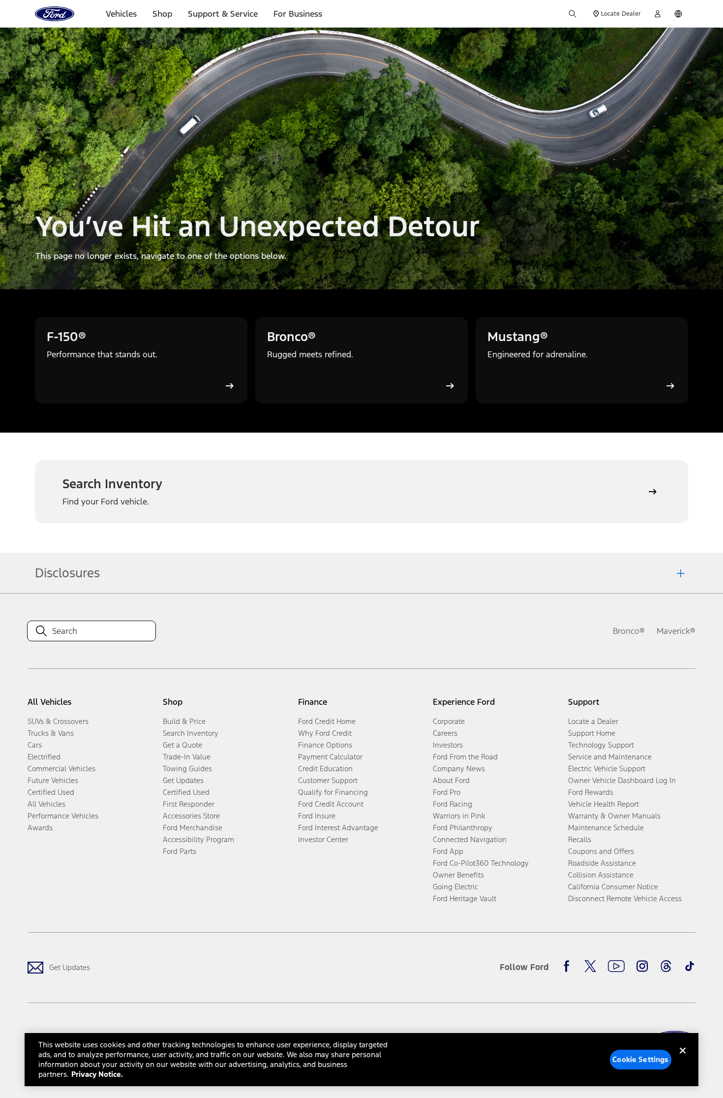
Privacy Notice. (97, 1074)
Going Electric (455, 886)
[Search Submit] (572, 14)
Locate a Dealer (593, 721)
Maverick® (676, 631)
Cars (35, 745)
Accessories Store (191, 815)
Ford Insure (316, 815)
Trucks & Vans (51, 733)
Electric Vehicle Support (606, 768)
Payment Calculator (330, 756)
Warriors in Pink (459, 815)
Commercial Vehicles (61, 768)
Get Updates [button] (183, 780)
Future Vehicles (53, 780)
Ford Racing (452, 804)
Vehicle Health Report (603, 804)
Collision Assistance (600, 874)
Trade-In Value (187, 756)
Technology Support (601, 745)
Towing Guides (187, 768)
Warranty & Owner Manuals (614, 815)
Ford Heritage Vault (464, 898)
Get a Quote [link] (182, 745)
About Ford (451, 780)
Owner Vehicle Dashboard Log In (622, 780)
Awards (40, 827)
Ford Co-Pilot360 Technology (481, 863)
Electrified (44, 756)
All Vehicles (46, 804)
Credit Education (325, 768)
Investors (448, 745)
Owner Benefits (458, 874)
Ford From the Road (465, 756)
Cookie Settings (640, 1059)
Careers (445, 733)
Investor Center (323, 839)
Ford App (448, 851)
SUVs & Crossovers (58, 721)
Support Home (591, 733)
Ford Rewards (590, 792)
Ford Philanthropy (462, 827)
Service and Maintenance (610, 756)
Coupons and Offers (601, 851)
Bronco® (629, 631)
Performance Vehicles (63, 815)
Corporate (449, 721)
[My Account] (657, 14)
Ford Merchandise (192, 827)
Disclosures (67, 573)
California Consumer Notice (613, 886)
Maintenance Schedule (606, 827)
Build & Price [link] (184, 721)
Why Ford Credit (325, 733)
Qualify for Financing (333, 792)
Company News (459, 768)
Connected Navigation (470, 839)
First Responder (188, 804)
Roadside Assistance (602, 863)
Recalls (579, 839)
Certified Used (51, 792)
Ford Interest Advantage (338, 827)
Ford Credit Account (330, 804)
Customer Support (328, 780)
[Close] (682, 1058)
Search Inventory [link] (190, 733)
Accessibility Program (198, 839)
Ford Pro (446, 792)
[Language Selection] (678, 14)
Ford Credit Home (327, 721)
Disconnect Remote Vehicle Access (625, 898)
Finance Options (325, 745)
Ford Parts (179, 851)
